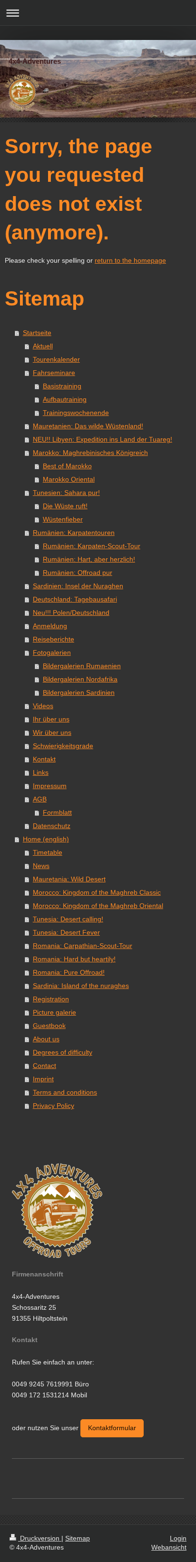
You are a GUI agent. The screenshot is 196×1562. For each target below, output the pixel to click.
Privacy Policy (53, 1105)
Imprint (43, 1079)
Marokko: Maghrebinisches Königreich (90, 452)
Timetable (47, 852)
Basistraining (62, 386)
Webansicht (168, 1547)
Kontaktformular (112, 1428)
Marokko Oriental (69, 479)
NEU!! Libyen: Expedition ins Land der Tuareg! (102, 439)
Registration (51, 999)
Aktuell (43, 346)
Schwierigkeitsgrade (63, 746)
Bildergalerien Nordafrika (80, 679)
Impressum (50, 786)
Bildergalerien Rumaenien (82, 666)
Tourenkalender (56, 359)
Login (178, 1538)
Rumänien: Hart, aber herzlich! (89, 559)
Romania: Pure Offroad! (69, 972)
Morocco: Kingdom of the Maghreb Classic (97, 892)
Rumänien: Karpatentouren (74, 532)
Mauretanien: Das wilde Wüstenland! (88, 426)
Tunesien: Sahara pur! (66, 492)
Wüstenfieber (63, 519)
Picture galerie (54, 1012)
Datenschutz (51, 826)
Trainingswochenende (76, 412)
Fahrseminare (54, 372)
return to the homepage (130, 260)
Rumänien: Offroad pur (77, 572)
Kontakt (44, 759)
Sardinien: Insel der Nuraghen (78, 586)
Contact (44, 1065)
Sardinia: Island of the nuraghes (81, 985)
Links (41, 772)
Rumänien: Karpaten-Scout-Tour (91, 546)
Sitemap (77, 1538)
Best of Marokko (67, 466)
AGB (40, 799)
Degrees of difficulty (62, 1052)
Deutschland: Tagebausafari (75, 599)
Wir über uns (52, 732)
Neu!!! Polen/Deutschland (71, 612)
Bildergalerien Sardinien (79, 692)
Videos (43, 706)
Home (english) (46, 839)
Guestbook (49, 1025)
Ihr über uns (51, 719)
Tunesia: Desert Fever (66, 932)
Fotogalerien (52, 652)
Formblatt (57, 812)
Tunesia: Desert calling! (68, 919)
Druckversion (39, 1538)
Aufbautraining (65, 399)
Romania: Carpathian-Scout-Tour (82, 945)
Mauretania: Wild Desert (69, 879)
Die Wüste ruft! (65, 506)
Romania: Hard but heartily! (74, 959)
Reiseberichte (53, 639)
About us (46, 1039)
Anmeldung (50, 626)
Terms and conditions (65, 1092)
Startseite (37, 332)
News (41, 866)
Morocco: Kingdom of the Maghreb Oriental (98, 906)
